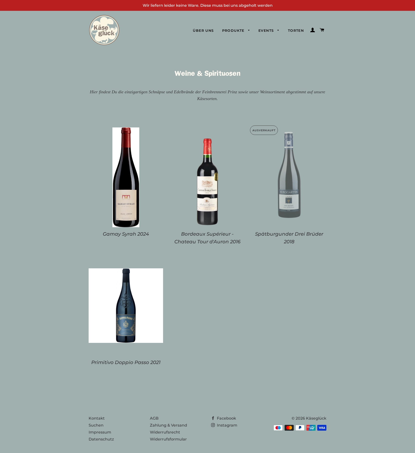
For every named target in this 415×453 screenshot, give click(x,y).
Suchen (96, 425)
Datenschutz (101, 439)
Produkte (234, 30)
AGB (154, 418)
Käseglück (316, 418)
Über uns (203, 30)
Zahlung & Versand (168, 425)
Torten (296, 30)
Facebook (226, 418)
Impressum (100, 432)
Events (266, 30)
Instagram (226, 425)
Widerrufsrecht (165, 432)
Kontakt (97, 418)
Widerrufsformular (168, 439)
